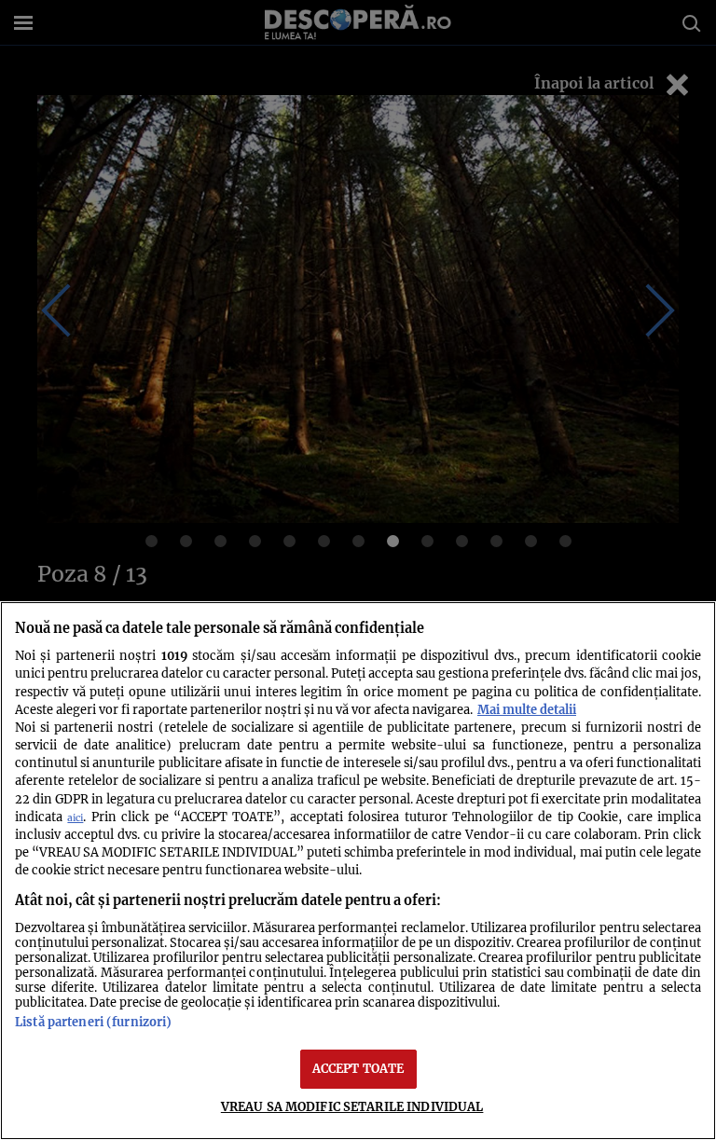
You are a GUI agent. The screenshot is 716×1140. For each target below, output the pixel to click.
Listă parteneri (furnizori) (93, 1021)
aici (75, 818)
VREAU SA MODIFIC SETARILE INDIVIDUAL (352, 1106)
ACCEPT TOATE (358, 1068)
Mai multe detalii (526, 709)
